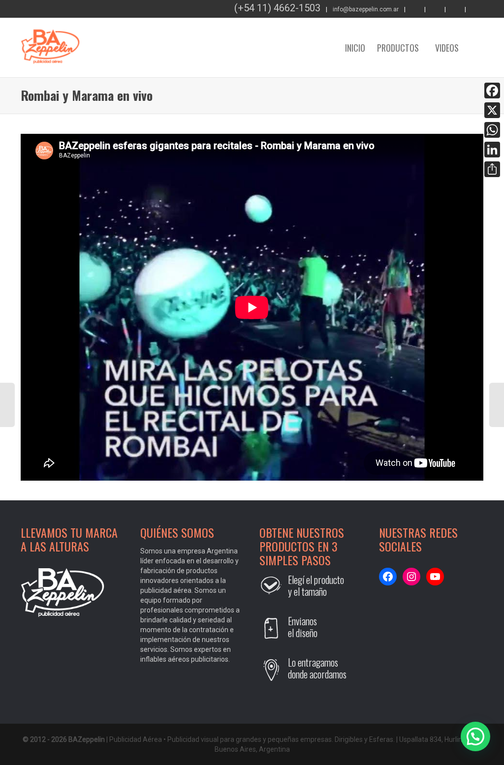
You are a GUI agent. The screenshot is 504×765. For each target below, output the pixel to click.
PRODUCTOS (399, 47)
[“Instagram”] (475, 9)
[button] (475, 736)
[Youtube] (435, 9)
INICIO (355, 47)
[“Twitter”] (455, 9)
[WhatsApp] (492, 130)
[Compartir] (492, 169)
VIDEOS (447, 47)
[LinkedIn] (492, 149)
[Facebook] (415, 9)
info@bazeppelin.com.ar (366, 9)
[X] (492, 110)
